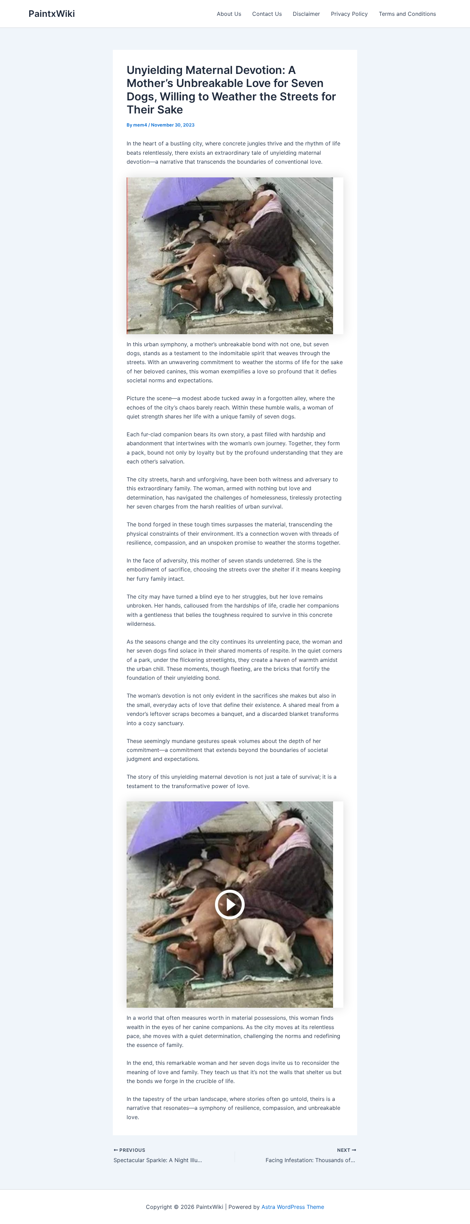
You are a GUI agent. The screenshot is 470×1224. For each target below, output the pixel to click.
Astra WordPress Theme (292, 1206)
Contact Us (267, 13)
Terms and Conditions (407, 13)
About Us (229, 13)
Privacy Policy (349, 13)
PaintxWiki (52, 13)
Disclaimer (306, 13)
